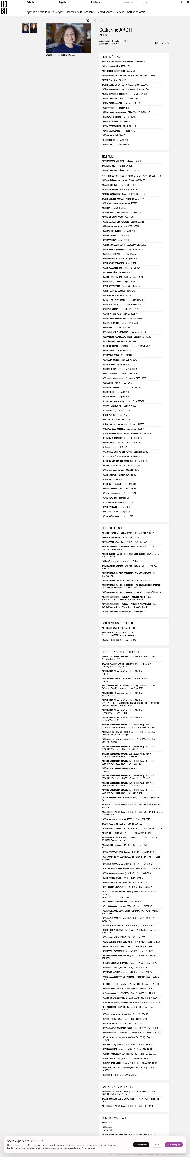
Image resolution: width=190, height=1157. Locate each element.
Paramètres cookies (180, 1155)
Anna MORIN (113, 43)
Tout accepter (173, 1144)
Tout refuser (141, 1144)
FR (181, 2)
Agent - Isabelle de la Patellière (76, 12)
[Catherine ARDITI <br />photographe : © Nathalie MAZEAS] (25, 32)
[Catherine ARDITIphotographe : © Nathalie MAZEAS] (68, 52)
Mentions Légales (147, 1155)
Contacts (95, 2)
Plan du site (137, 1155)
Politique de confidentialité (163, 1155)
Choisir (157, 1144)
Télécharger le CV (162, 43)
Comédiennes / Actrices (110, 12)
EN (187, 2)
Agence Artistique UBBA (41, 12)
